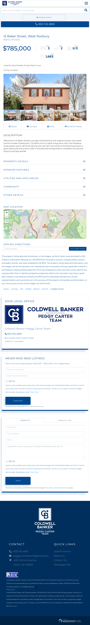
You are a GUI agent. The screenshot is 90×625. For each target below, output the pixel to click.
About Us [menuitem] (59, 555)
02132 (45, 289)
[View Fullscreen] (6, 221)
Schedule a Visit (64, 420)
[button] (86, 10)
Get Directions (77, 249)
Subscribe (18, 401)
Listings (14, 289)
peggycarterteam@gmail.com (31, 555)
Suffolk (28, 289)
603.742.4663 (46, 24)
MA (21, 289)
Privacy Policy (34, 392)
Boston (37, 289)
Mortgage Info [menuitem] (62, 564)
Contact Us (9, 341)
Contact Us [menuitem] (60, 560)
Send (18, 481)
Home (6, 289)
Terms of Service (62, 488)
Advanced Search (45, 17)
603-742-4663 (14, 334)
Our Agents (19, 341)
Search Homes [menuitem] (62, 551)
